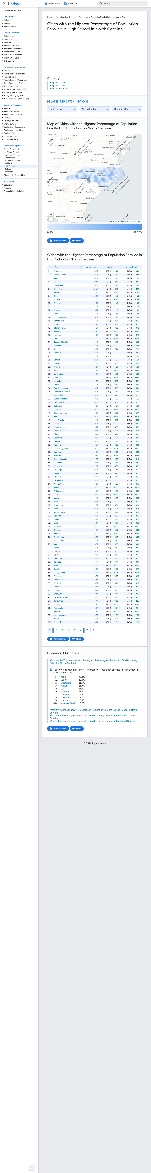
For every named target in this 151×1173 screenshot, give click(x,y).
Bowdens (57, 310)
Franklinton (58, 455)
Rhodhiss (57, 349)
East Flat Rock (60, 402)
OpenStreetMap (121, 221)
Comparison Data (57, 85)
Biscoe (56, 487)
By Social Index (10, 36)
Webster (57, 303)
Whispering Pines (61, 448)
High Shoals (59, 420)
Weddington (59, 537)
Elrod (56, 523)
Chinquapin (58, 271)
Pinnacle (57, 445)
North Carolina (62, 17)
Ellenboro (57, 346)
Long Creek (58, 285)
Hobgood (57, 356)
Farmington (58, 533)
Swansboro (58, 580)
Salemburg (58, 505)
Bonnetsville (59, 321)
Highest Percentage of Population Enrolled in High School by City (98, 17)
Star (55, 296)
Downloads (73, 3)
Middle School (10, 163)
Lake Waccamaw (61, 597)
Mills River (58, 516)
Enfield (56, 331)
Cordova (57, 424)
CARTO (131, 221)
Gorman (57, 360)
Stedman (57, 530)
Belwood (57, 565)
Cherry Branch (59, 572)
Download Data (60, 240)
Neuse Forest (59, 512)
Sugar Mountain (60, 459)
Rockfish (57, 502)
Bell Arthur (58, 406)
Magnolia (57, 431)
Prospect (57, 576)
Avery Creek (59, 367)
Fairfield (57, 611)
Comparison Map (57, 82)
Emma (56, 416)
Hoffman (57, 335)
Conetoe (57, 587)
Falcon (56, 292)
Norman (57, 299)
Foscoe (57, 551)
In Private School (12, 152)
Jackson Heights (61, 342)
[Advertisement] (70, 55)
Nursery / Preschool (13, 155)
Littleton (57, 519)
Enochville (58, 438)
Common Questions (58, 88)
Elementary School (12, 160)
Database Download (12, 10)
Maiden (57, 363)
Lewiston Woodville (62, 392)
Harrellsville (58, 480)
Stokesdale (58, 395)
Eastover (57, 452)
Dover (56, 324)
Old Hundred (59, 463)
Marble (56, 314)
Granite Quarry (60, 427)
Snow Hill (57, 583)
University (9, 172)
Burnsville (58, 622)
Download (136, 132)
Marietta (57, 377)
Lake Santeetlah (60, 399)
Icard (56, 544)
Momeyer (57, 338)
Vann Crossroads (61, 615)
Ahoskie (57, 619)
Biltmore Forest (60, 328)
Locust (56, 385)
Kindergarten (10, 158)
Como (56, 590)
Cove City (57, 569)
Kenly (56, 509)
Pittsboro (57, 477)
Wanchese (58, 466)
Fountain (57, 353)
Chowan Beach (60, 275)
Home (49, 17)
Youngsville (58, 608)
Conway (57, 604)
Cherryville (58, 594)
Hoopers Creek (60, 317)
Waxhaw (57, 409)
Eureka (56, 555)
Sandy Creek (59, 601)
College (8, 169)
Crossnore (58, 289)
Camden (57, 526)
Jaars (56, 278)
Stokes (57, 282)
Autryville (57, 381)
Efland (56, 434)
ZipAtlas (138, 221)
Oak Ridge (58, 558)
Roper (56, 548)
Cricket (57, 494)
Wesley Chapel (60, 484)
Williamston (59, 491)
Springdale (58, 562)
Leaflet (111, 221)
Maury (56, 498)
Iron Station (58, 374)
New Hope (58, 470)
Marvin (56, 473)
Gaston (57, 441)
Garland (57, 370)
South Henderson (61, 413)
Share (78, 240)
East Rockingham (61, 388)
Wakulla (57, 307)
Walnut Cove (59, 541)
